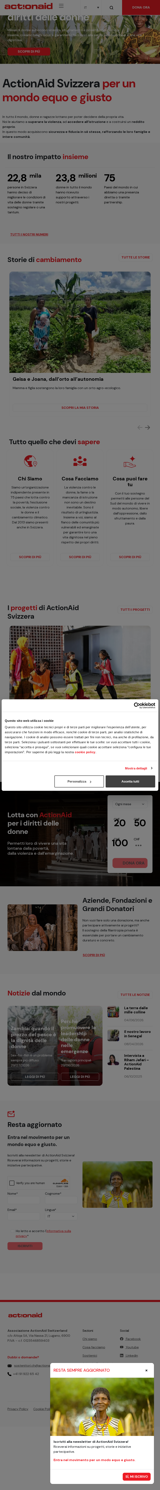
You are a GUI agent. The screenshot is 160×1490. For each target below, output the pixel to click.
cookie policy (85, 752)
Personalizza (77, 781)
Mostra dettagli (136, 768)
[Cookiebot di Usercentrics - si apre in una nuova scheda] (137, 705)
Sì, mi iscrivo (136, 1476)
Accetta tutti (130, 781)
